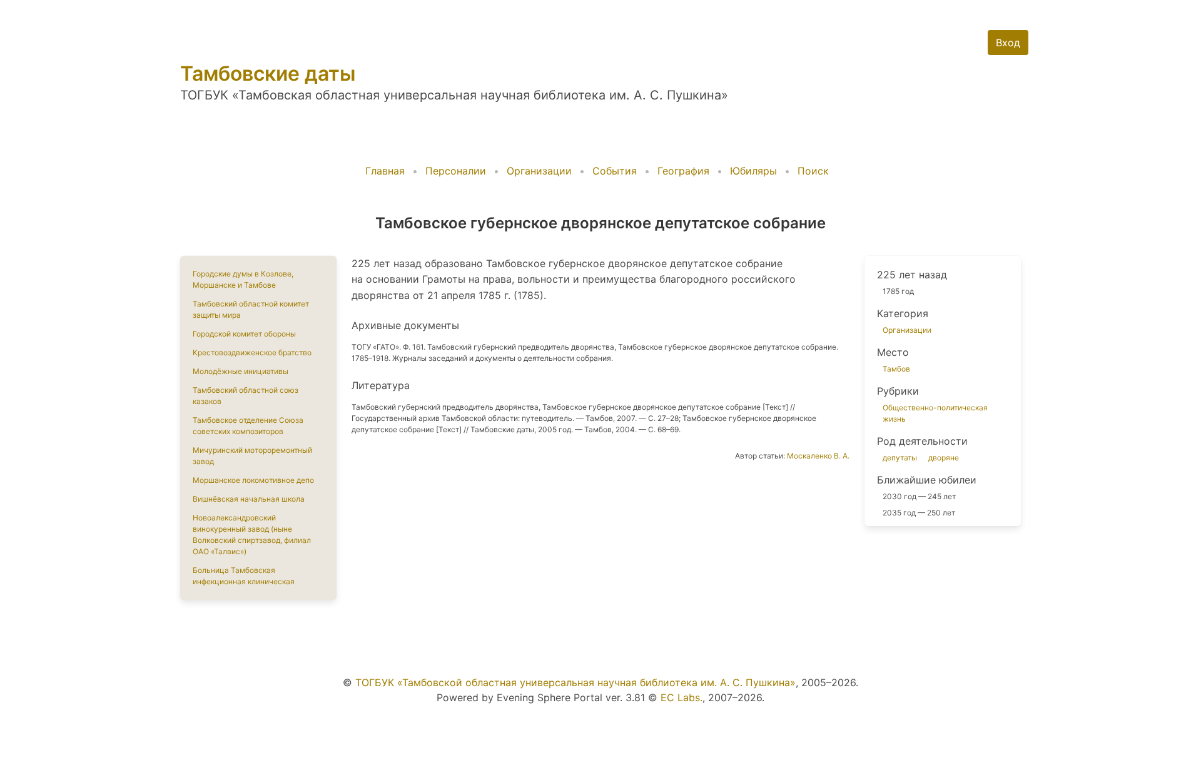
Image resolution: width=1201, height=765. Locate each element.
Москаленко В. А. (818, 455)
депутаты (900, 457)
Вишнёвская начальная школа (249, 499)
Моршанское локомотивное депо (253, 480)
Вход (1008, 42)
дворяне (943, 457)
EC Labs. (681, 697)
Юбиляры (753, 171)
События (614, 171)
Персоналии (455, 171)
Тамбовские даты (267, 73)
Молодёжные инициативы (240, 371)
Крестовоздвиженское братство (252, 352)
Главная (385, 171)
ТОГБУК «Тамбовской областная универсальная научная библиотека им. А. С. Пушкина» (575, 682)
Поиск (813, 171)
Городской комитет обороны (244, 333)
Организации (539, 171)
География (683, 171)
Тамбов (896, 368)
